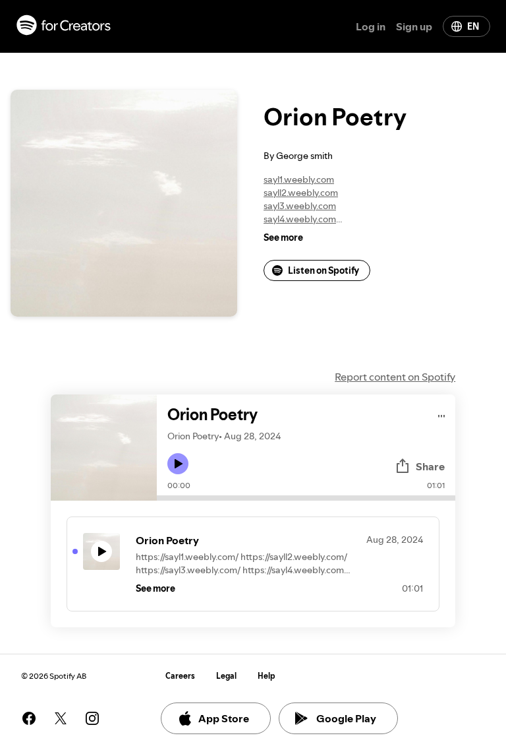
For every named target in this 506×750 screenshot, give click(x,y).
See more (283, 237)
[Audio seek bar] (306, 498)
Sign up (414, 26)
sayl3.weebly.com (300, 205)
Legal (226, 675)
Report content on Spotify (395, 376)
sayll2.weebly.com (301, 192)
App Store (223, 718)
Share (430, 466)
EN (473, 26)
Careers (180, 675)
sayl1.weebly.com (299, 179)
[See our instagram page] (92, 718)
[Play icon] (177, 463)
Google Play (346, 718)
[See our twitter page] (61, 718)
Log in (370, 26)
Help (266, 675)
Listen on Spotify (323, 270)
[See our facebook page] (29, 718)
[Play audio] (441, 414)
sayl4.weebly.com (300, 219)
